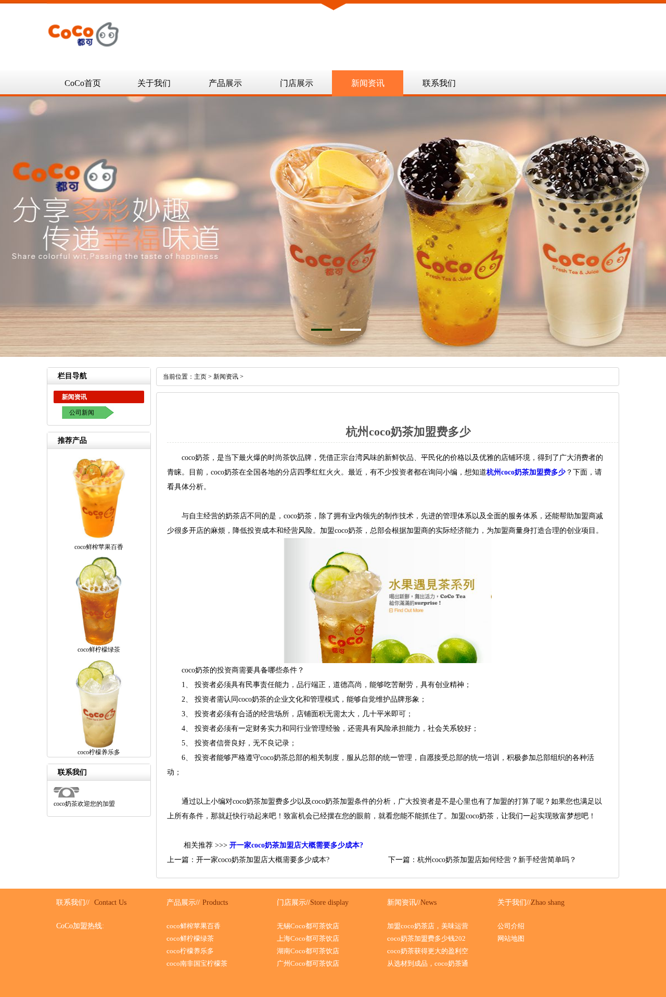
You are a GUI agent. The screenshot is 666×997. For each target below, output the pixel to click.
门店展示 (296, 83)
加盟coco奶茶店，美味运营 (427, 926)
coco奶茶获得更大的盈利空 (427, 951)
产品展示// (183, 902)
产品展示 (225, 83)
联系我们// (72, 902)
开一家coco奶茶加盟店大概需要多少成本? (296, 845)
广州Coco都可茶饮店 (308, 963)
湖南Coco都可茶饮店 (308, 951)
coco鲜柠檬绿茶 (190, 938)
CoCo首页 (83, 83)
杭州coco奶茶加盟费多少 (526, 472)
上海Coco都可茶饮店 (308, 938)
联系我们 (439, 83)
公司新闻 (81, 412)
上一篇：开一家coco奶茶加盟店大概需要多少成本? (248, 860)
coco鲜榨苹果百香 (193, 926)
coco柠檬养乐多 (190, 951)
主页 (200, 376)
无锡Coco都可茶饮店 (308, 926)
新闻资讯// (403, 902)
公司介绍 (510, 926)
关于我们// (514, 902)
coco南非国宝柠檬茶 (196, 963)
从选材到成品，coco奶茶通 (427, 963)
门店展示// (293, 902)
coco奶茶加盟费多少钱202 (426, 938)
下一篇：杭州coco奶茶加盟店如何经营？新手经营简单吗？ (482, 860)
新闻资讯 (368, 83)
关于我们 (154, 83)
